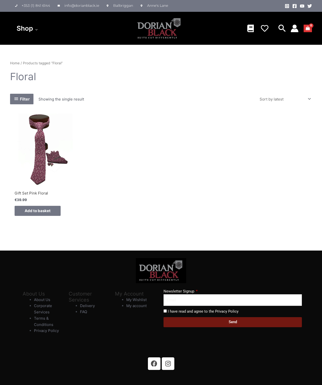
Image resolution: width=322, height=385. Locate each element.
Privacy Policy (46, 330)
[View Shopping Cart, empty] (308, 28)
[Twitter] (309, 6)
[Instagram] (287, 6)
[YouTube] (302, 6)
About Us (42, 299)
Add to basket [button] (38, 210)
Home (15, 63)
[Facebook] (294, 6)
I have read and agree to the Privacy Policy (203, 311)
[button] (35, 28)
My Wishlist (136, 299)
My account (136, 305)
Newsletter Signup (179, 291)
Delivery (87, 305)
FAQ (83, 311)
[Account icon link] (295, 28)
